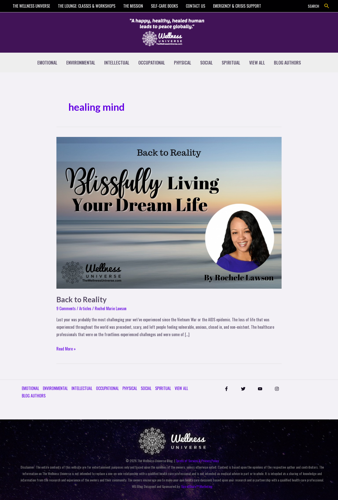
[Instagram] (277, 389)
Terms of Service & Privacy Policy (197, 460)
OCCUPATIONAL (151, 62)
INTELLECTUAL (116, 62)
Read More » (66, 348)
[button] (326, 6)
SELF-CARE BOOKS (164, 6)
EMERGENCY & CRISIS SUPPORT (237, 6)
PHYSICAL (182, 62)
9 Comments (66, 308)
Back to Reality (81, 299)
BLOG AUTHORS (287, 62)
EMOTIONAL (47, 62)
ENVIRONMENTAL (80, 62)
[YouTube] (260, 389)
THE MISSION (133, 6)
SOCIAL (206, 62)
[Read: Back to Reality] (169, 212)
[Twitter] (243, 389)
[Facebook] (226, 389)
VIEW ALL (257, 62)
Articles (85, 308)
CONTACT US (195, 6)
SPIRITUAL (231, 62)
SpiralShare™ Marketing (197, 486)
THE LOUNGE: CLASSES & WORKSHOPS (86, 6)
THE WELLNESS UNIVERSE (31, 6)
